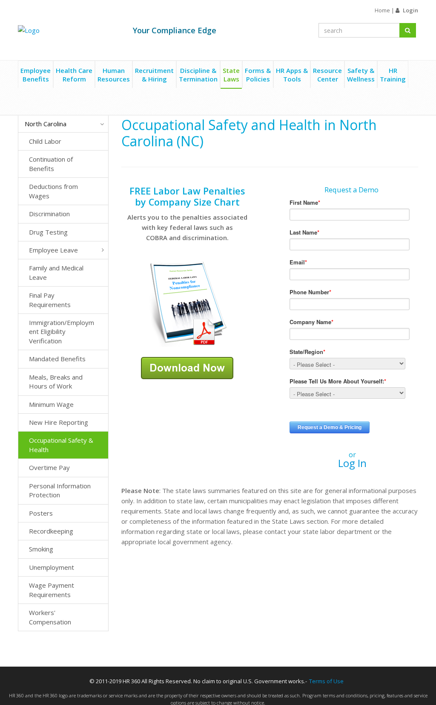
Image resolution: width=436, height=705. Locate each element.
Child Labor (45, 141)
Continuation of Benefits (51, 163)
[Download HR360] (187, 367)
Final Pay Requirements (50, 299)
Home (382, 10)
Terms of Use (326, 681)
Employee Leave (53, 250)
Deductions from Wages (53, 191)
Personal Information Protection (60, 490)
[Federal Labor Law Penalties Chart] (187, 303)
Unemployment (51, 567)
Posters (41, 513)
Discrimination (49, 213)
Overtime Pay (49, 467)
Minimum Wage (51, 404)
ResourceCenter (327, 74)
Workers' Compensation (50, 617)
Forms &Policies (258, 74)
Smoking (41, 549)
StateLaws (231, 74)
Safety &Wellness (361, 74)
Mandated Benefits (57, 358)
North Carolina (45, 123)
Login (410, 10)
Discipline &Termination (198, 74)
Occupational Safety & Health (61, 444)
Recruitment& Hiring (154, 74)
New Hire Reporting (58, 422)
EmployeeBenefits (35, 74)
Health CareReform (74, 74)
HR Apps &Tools (292, 74)
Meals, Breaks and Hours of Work (56, 381)
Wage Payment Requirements (51, 589)
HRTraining (393, 74)
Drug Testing (48, 232)
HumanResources (114, 74)
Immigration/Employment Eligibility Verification (61, 331)
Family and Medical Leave (56, 272)
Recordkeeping (51, 531)
